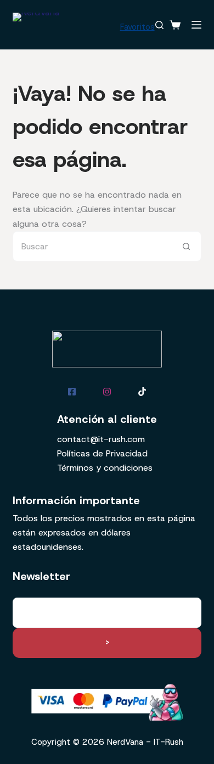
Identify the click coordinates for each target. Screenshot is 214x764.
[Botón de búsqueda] (186, 246)
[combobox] (92, 246)
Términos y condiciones (105, 467)
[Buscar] (159, 25)
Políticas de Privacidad (102, 453)
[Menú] (196, 25)
